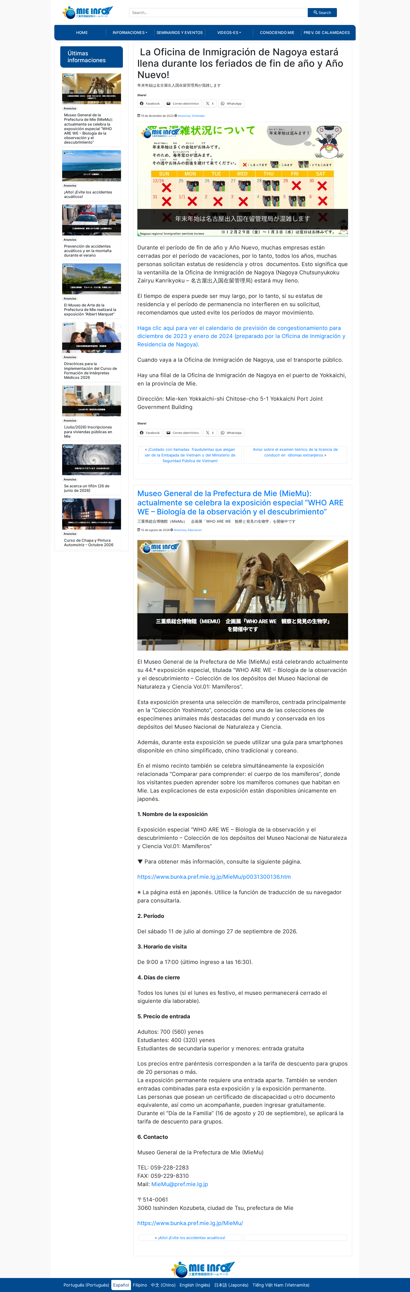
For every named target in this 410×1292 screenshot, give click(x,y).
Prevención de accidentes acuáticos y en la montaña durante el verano (88, 251)
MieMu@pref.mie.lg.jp (179, 1184)
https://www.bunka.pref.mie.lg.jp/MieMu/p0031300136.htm (214, 877)
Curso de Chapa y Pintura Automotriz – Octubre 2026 (88, 542)
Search (324, 12)
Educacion (195, 530)
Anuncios (70, 108)
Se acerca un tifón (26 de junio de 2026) (86, 488)
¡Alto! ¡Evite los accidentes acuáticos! (88, 194)
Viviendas (198, 115)
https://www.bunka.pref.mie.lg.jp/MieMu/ (190, 1223)
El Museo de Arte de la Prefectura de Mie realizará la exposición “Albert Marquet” (90, 309)
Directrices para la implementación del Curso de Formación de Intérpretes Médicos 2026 (90, 370)
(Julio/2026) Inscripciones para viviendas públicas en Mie (88, 431)
